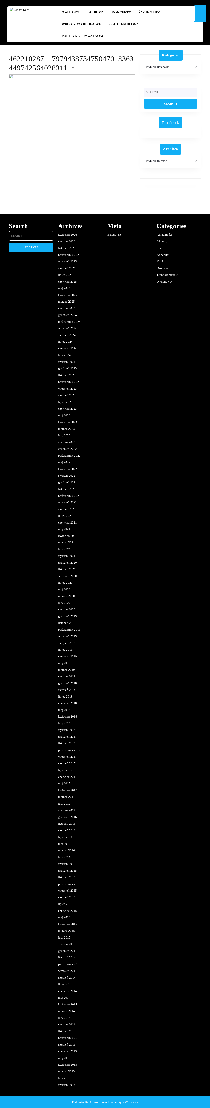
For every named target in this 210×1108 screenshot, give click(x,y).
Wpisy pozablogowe (81, 24)
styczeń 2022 (66, 475)
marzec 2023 (66, 428)
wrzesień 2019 (67, 636)
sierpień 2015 (67, 897)
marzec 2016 (66, 850)
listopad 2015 (67, 877)
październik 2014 (69, 964)
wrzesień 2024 (67, 328)
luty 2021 (64, 549)
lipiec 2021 (65, 515)
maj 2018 (64, 710)
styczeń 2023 (66, 442)
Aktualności (164, 234)
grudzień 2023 (67, 368)
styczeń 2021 (66, 556)
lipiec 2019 (65, 649)
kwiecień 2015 (67, 924)
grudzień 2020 (67, 562)
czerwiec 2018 (67, 703)
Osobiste (162, 268)
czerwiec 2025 (67, 281)
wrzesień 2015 (67, 890)
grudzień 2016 (67, 817)
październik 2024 (69, 321)
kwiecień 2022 (67, 469)
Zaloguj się (114, 234)
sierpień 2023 (67, 395)
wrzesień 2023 (67, 388)
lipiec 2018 (65, 696)
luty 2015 (64, 937)
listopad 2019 (67, 622)
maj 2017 (64, 783)
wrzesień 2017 (67, 756)
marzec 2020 (66, 596)
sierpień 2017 (67, 763)
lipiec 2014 (65, 984)
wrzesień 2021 (67, 502)
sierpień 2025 (67, 268)
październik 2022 (69, 455)
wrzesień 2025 (67, 261)
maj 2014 (64, 997)
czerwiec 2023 (67, 408)
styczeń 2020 (66, 609)
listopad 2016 (67, 823)
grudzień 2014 (67, 951)
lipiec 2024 (65, 341)
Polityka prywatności (84, 36)
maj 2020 (64, 589)
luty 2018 (64, 723)
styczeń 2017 (66, 810)
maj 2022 (64, 462)
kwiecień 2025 (67, 295)
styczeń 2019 (66, 676)
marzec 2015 (66, 930)
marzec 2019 (66, 669)
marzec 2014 (66, 1011)
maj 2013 (64, 1058)
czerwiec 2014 (67, 991)
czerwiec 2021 (67, 522)
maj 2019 (64, 663)
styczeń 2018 (66, 730)
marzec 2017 (66, 796)
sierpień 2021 (67, 509)
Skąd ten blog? (123, 24)
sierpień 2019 (67, 643)
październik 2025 (69, 254)
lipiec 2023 (65, 402)
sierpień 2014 (67, 977)
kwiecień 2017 (67, 790)
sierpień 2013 (67, 1044)
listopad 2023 (67, 375)
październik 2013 (69, 1037)
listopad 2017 (67, 743)
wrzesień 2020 (67, 576)
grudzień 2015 (67, 870)
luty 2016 (64, 857)
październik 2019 (69, 629)
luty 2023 (64, 435)
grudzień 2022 (67, 448)
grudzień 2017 (67, 736)
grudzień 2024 (67, 315)
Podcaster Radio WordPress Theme (94, 1102)
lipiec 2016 (65, 837)
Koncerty (121, 12)
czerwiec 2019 (67, 656)
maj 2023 (64, 415)
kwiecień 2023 (67, 422)
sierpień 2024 (67, 335)
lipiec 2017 (65, 770)
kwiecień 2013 (67, 1064)
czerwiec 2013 (67, 1051)
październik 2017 (69, 750)
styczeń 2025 (66, 308)
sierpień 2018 (67, 689)
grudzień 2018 (67, 683)
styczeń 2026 (66, 241)
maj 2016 (64, 843)
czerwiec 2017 (67, 776)
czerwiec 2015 (67, 910)
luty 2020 (64, 602)
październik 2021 (69, 495)
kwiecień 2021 (67, 536)
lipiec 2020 (65, 582)
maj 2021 (64, 529)
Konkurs (162, 261)
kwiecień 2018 (67, 716)
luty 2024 (64, 355)
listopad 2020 (67, 569)
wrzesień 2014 (67, 970)
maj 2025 (64, 288)
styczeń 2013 (66, 1084)
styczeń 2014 (66, 1024)
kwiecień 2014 (67, 1004)
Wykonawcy (165, 281)
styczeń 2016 (66, 863)
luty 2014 (64, 1017)
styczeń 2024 (66, 361)
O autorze (72, 12)
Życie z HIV (149, 12)
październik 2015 (69, 884)
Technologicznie (167, 274)
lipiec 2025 (65, 274)
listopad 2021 (67, 489)
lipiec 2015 (65, 904)
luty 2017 (64, 803)
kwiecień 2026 (67, 234)
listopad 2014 (67, 957)
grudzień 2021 (67, 482)
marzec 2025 (66, 301)
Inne (159, 248)
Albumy (96, 12)
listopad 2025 (67, 248)
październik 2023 (69, 381)
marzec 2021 (66, 542)
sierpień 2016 (67, 830)
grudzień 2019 (67, 616)
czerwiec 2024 (67, 348)
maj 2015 (64, 917)
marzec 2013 (66, 1071)
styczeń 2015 (66, 944)
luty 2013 (64, 1078)
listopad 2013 (67, 1031)
